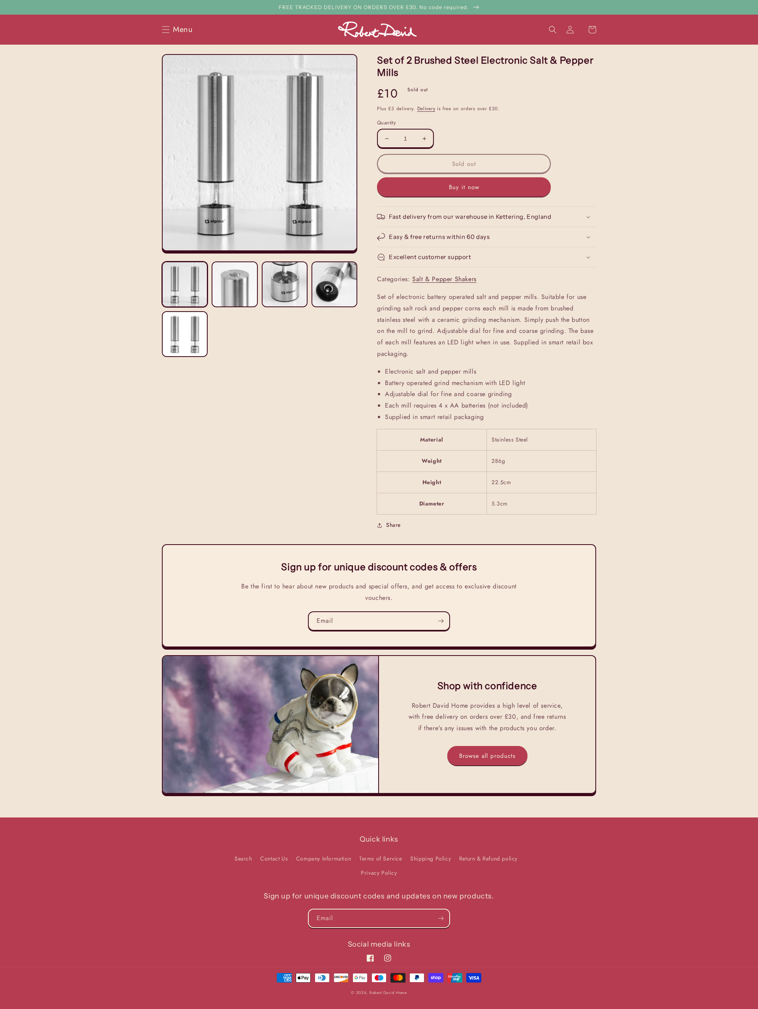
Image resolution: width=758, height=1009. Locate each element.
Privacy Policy (379, 873)
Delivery (426, 108)
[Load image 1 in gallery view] (185, 284)
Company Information (323, 858)
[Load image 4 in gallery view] (334, 284)
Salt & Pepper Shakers (444, 279)
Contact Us (274, 858)
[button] (179, 29)
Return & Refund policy (488, 858)
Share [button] (393, 525)
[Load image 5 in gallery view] (185, 334)
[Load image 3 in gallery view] (285, 284)
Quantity (386, 122)
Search (243, 858)
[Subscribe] (440, 621)
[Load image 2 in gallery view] (234, 284)
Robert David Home (388, 993)
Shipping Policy (430, 858)
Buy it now (464, 187)
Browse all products (487, 756)
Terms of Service (380, 858)
